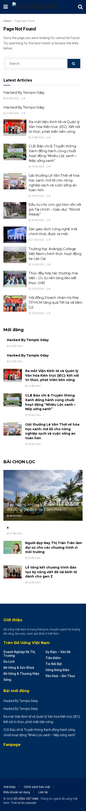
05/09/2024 (34, 558)
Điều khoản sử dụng (16, 792)
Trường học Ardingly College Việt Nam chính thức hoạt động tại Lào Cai (55, 254)
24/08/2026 (12, 98)
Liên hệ (43, 792)
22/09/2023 (34, 582)
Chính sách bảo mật (37, 787)
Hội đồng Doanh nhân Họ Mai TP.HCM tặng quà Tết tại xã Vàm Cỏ (55, 302)
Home (7, 21)
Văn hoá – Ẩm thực (60, 676)
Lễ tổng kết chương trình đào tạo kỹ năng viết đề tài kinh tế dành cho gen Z (51, 571)
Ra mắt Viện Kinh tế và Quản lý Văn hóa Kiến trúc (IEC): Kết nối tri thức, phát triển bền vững (54, 127)
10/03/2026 (37, 264)
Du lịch (9, 661)
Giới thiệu (9, 787)
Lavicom (30, 803)
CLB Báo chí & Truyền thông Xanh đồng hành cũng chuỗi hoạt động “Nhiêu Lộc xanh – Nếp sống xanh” (50, 402)
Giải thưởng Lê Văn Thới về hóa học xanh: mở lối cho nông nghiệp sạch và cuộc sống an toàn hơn (52, 431)
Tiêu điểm (53, 658)
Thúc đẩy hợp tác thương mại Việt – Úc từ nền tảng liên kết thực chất (53, 278)
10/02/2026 (37, 288)
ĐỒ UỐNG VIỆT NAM (26, 798)
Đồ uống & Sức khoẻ (18, 667)
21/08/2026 (15, 533)
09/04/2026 (37, 220)
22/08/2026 (12, 113)
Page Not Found (25, 21)
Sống (7, 679)
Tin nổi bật (53, 664)
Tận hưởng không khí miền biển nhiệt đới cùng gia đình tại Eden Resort (40, 507)
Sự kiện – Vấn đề (58, 652)
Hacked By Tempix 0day (23, 92)
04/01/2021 (15, 515)
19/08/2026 (37, 137)
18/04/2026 (37, 166)
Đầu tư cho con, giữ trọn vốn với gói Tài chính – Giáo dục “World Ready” (55, 209)
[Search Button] (73, 63)
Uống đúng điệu (57, 670)
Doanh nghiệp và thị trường (19, 653)
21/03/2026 (37, 240)
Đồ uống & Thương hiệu (21, 673)
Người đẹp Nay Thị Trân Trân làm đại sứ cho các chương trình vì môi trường (53, 547)
